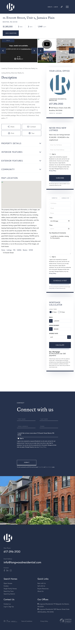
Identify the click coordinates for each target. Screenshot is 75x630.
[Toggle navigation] (67, 7)
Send (26, 462)
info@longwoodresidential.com (22, 562)
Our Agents (59, 113)
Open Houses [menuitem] (8, 583)
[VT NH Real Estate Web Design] (65, 621)
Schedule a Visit (65, 198)
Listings (9, 250)
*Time (50, 225)
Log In (56, 7)
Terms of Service (59, 288)
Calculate (60, 345)
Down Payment (54, 325)
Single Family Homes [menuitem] (10, 589)
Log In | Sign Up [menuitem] (9, 607)
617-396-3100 (56, 103)
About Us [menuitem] (40, 591)
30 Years (54, 312)
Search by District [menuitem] (9, 594)
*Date (50, 217)
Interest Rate (53, 333)
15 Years (62, 312)
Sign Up (50, 7)
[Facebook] (4, 570)
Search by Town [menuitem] (9, 591)
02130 (31, 250)
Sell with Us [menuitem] (41, 586)
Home (3, 250)
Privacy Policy (52, 170)
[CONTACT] (11, 33)
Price (50, 317)
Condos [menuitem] (6, 586)
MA (14, 250)
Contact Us (52, 113)
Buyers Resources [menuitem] (43, 589)
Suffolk (19, 250)
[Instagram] (11, 570)
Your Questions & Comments (57, 233)
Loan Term (53, 309)
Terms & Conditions (26, 621)
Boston (25, 250)
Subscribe (60, 178)
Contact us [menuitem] (7, 604)
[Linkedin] (7, 570)
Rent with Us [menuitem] (42, 583)
